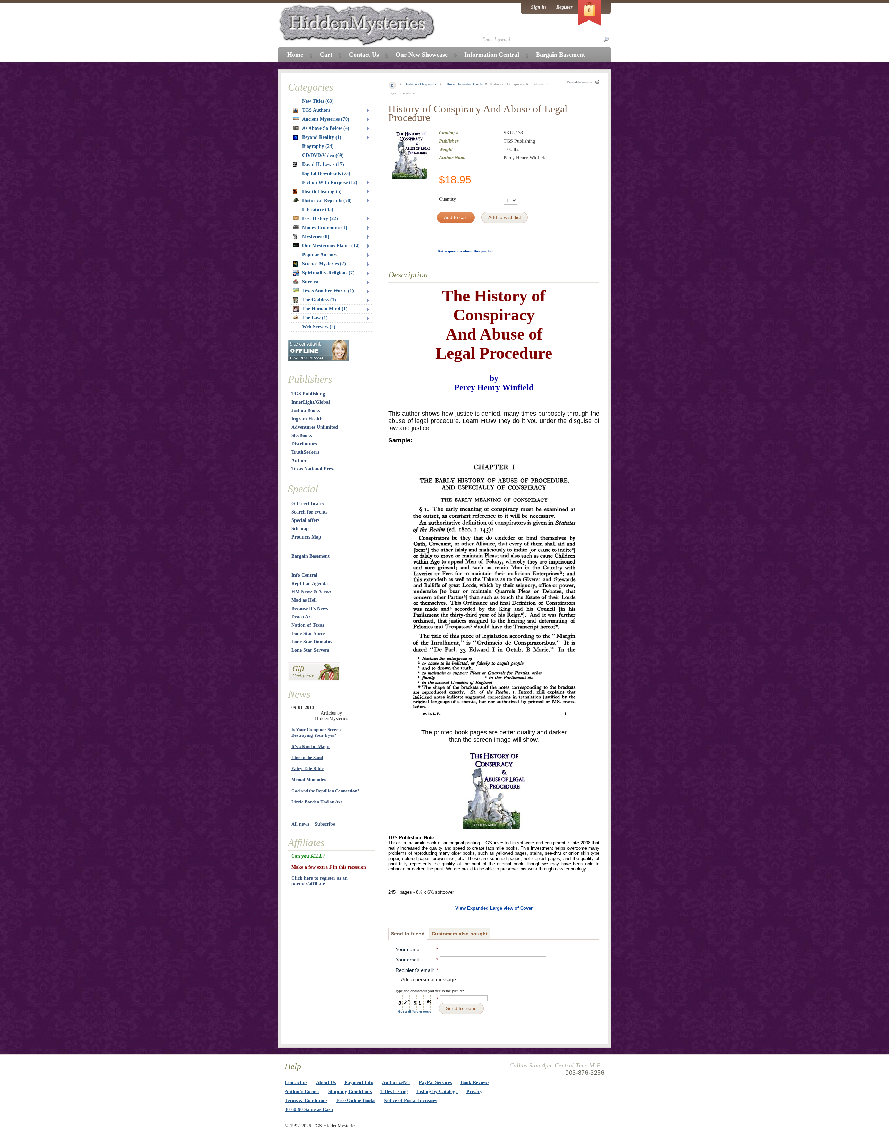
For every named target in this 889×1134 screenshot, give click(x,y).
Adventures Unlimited (314, 427)
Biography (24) (318, 146)
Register (564, 7)
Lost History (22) (320, 218)
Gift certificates (307, 503)
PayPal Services (435, 1082)
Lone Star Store (308, 633)
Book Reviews (474, 1082)
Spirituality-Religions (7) (328, 272)
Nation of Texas (307, 625)
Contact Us (364, 54)
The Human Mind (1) (325, 308)
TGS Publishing (308, 394)
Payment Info (358, 1082)
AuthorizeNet (396, 1082)
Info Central (304, 575)
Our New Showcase (422, 54)
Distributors (304, 444)
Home (295, 54)
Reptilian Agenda (309, 583)
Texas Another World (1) (328, 290)
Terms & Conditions (306, 1100)
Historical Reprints (420, 84)
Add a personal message (428, 979)
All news (300, 824)
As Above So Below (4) (325, 128)
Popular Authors (319, 254)
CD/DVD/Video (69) (323, 155)
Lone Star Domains (311, 641)
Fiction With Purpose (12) (329, 182)
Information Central (491, 54)
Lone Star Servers (310, 650)
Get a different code (414, 1012)
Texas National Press (312, 469)
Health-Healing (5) (322, 191)
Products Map (306, 537)
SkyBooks (301, 435)
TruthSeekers (305, 452)
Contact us (296, 1082)
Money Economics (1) (324, 227)
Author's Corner (302, 1091)
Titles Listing (394, 1091)
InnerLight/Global (310, 402)
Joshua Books (305, 410)
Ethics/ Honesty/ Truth (463, 84)
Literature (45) (317, 209)
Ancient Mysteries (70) (325, 119)
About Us (326, 1082)
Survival (311, 281)
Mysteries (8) (315, 236)
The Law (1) (315, 317)
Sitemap (300, 528)
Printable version (579, 82)
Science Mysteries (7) (324, 263)
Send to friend (408, 933)
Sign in (538, 7)
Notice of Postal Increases (410, 1100)
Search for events (309, 512)
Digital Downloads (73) (326, 173)
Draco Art (301, 616)
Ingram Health (307, 419)
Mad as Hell (304, 600)
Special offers (305, 520)
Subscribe (325, 824)
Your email (407, 959)
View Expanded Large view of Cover (494, 908)
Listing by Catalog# (437, 1091)
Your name (407, 949)
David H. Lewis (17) (323, 164)
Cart (326, 54)
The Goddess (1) (319, 299)
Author (299, 460)
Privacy (474, 1091)
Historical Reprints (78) (327, 200)
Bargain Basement (310, 556)
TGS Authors (316, 110)
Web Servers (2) (318, 327)
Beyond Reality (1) (321, 137)
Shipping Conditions (350, 1091)
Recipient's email (414, 970)
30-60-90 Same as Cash (309, 1109)
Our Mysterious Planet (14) (331, 245)
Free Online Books (355, 1100)
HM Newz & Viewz (311, 591)
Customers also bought (460, 933)
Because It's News (309, 608)
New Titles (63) (318, 101)
